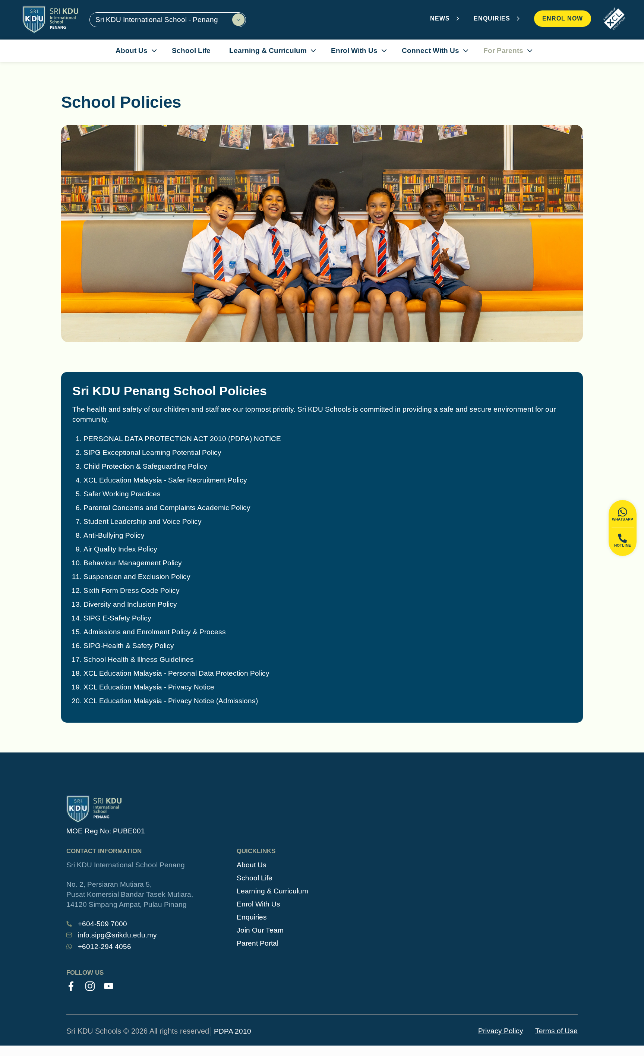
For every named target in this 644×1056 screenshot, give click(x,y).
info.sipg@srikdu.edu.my (117, 935)
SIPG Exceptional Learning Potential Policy (152, 452)
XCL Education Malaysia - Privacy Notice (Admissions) (170, 701)
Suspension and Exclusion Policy (136, 577)
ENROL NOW (562, 18)
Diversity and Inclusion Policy (130, 604)
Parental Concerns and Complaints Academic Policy (166, 508)
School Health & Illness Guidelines (138, 659)
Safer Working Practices (122, 494)
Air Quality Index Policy (120, 549)
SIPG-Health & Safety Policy (128, 646)
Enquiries (252, 917)
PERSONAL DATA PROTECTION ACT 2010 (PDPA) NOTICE (182, 439)
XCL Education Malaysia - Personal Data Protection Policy (176, 673)
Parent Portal (257, 943)
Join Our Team (260, 930)
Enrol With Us (258, 904)
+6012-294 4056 (104, 946)
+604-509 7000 (102, 924)
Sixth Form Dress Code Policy (131, 590)
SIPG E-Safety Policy (117, 618)
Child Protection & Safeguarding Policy (145, 466)
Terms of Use (556, 1031)
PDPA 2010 (232, 1031)
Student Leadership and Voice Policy (142, 521)
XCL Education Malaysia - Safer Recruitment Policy (165, 480)
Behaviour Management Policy (132, 563)
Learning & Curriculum (272, 891)
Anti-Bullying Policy (114, 535)
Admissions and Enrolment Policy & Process (154, 632)
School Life (254, 878)
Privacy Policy (500, 1031)
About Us (251, 865)
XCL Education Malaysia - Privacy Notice (148, 687)
